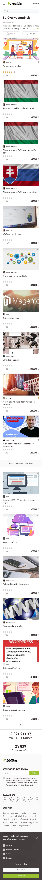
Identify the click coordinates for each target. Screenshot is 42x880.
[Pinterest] (18, 799)
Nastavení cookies (28, 813)
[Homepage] (15, 3)
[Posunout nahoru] (21, 725)
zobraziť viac (34, 29)
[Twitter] (11, 799)
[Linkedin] (24, 799)
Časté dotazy (8, 819)
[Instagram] (37, 799)
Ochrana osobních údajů (12, 816)
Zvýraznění (33, 822)
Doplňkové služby (26, 825)
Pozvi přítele (8, 822)
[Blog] (30, 799)
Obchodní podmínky (11, 813)
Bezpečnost (29, 816)
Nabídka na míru (10, 825)
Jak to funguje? (22, 819)
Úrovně (33, 819)
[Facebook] (5, 799)
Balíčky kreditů (21, 822)
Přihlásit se (35, 4)
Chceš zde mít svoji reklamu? (21, 463)
